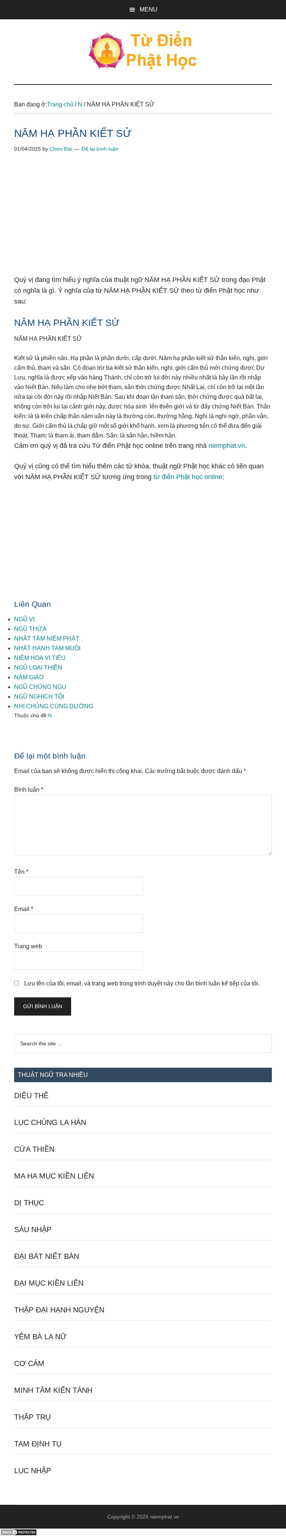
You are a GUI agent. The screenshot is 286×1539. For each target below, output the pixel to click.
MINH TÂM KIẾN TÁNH (53, 1390)
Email (23, 909)
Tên (21, 872)
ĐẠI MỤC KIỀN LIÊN (48, 1283)
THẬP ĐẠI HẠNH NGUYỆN (59, 1310)
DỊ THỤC (29, 1203)
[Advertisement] (142, 219)
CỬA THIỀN (34, 1149)
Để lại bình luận (100, 149)
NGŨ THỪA (30, 629)
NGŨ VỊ (24, 619)
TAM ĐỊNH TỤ (37, 1444)
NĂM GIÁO (29, 677)
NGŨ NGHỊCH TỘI (39, 696)
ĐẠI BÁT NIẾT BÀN (46, 1256)
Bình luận (28, 789)
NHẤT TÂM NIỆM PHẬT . (48, 638)
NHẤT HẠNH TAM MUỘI (47, 648)
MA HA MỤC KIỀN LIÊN (54, 1176)
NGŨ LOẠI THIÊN (38, 667)
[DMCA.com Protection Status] (18, 1534)
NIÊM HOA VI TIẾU (40, 658)
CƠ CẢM (29, 1363)
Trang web (28, 946)
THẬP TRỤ (32, 1417)
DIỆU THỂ (31, 1095)
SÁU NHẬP (32, 1229)
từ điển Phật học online (187, 477)
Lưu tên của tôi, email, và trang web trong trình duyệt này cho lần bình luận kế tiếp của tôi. (142, 983)
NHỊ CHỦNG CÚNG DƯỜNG (53, 706)
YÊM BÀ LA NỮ (40, 1337)
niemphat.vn (227, 445)
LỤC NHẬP (32, 1470)
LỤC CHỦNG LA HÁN (50, 1122)
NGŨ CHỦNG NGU (40, 687)
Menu (149, 9)
